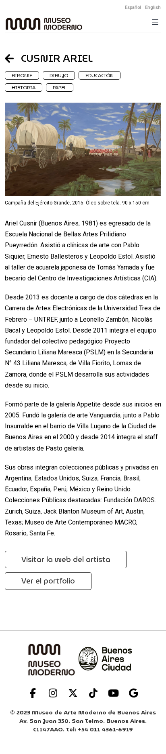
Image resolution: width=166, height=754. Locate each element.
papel (59, 87)
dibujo (59, 75)
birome (22, 75)
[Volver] (13, 58)
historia (23, 87)
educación (99, 75)
